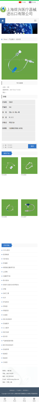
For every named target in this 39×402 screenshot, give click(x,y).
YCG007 (23, 217)
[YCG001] (10, 165)
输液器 (5, 353)
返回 (32, 146)
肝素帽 (5, 263)
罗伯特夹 (6, 302)
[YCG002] (29, 165)
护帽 (4, 289)
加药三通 (6, 293)
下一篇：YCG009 (7, 147)
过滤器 (5, 315)
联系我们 (25, 390)
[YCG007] (29, 207)
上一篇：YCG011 (7, 145)
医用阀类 (6, 254)
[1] (19, 28)
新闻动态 (12, 390)
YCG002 (23, 175)
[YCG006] (10, 207)
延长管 (18, 39)
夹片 (4, 297)
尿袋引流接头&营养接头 (11, 285)
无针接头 (6, 259)
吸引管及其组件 (8, 345)
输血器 (5, 358)
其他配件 (6, 323)
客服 (24, 401)
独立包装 (6, 332)
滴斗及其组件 (7, 319)
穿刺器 (5, 306)
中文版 (24, 2)
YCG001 (4, 175)
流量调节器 (6, 276)
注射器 (5, 362)
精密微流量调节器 (9, 267)
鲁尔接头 (6, 280)
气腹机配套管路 (8, 341)
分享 (4, 401)
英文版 (34, 2)
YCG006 (4, 217)
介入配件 (6, 328)
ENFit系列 (6, 250)
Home (5, 39)
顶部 (34, 401)
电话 (14, 401)
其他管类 (6, 349)
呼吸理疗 (6, 310)
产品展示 (12, 39)
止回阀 (5, 272)
